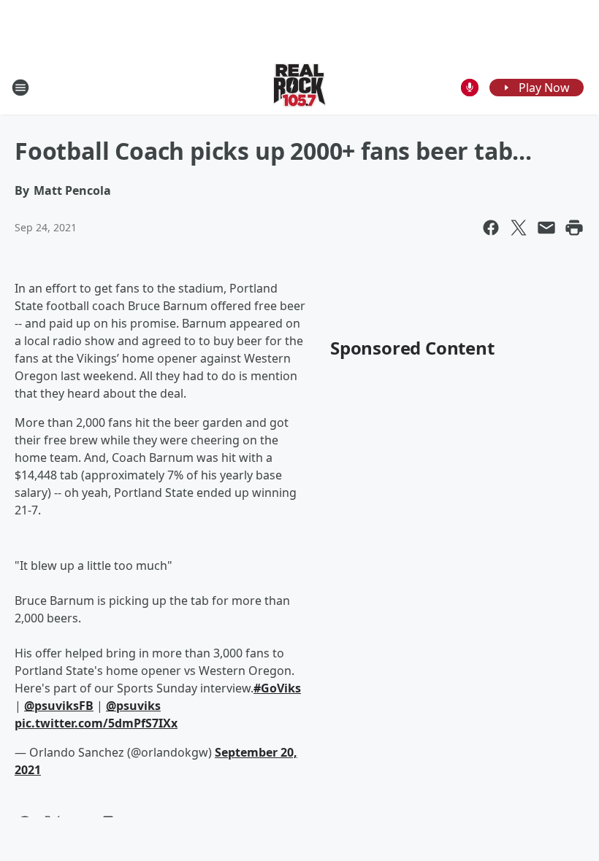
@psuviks (133, 706)
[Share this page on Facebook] (491, 227)
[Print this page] (574, 227)
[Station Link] (299, 87)
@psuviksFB (59, 706)
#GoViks (277, 688)
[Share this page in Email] (546, 227)
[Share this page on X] (518, 227)
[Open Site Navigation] (20, 87)
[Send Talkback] (469, 87)
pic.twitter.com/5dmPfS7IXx (96, 723)
